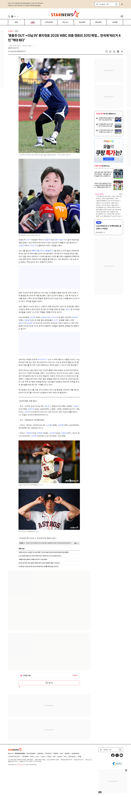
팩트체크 (67, 753)
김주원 (60, 425)
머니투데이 (25, 756)
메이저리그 (42, 359)
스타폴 (79, 756)
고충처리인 (40, 753)
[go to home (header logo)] (65, 14)
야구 (16, 31)
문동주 (47, 240)
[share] (114, 51)
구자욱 (51, 433)
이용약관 (55, 753)
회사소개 (10, 753)
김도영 (32, 317)
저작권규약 (48, 753)
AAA (65, 756)
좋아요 (51, 683)
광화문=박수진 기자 (13, 48)
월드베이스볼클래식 (45, 251)
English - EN (104, 4)
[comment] (110, 51)
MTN (32, 756)
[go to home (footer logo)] (15, 749)
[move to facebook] (113, 755)
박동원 (26, 320)
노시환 (48, 425)
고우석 (26, 412)
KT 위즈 (31, 245)
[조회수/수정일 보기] (17, 46)
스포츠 (10, 31)
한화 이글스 (58, 240)
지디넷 (49, 756)
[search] (9, 16)
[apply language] (116, 4)
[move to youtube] (121, 755)
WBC (33, 251)
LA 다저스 (52, 317)
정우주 (46, 406)
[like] (106, 51)
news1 (43, 756)
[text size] (122, 51)
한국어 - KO (107, 750)
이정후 (33, 436)
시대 (54, 756)
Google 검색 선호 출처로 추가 (17, 51)
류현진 (74, 317)
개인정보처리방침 (20, 753)
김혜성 (43, 317)
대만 (67, 309)
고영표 (21, 245)
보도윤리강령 (75, 753)
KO (15, 16)
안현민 (63, 433)
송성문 (29, 323)
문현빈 (39, 433)
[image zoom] (77, 150)
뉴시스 (37, 756)
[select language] (118, 51)
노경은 (75, 406)
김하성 (21, 323)
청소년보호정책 (31, 753)
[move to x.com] (117, 755)
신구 (55, 320)
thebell (59, 756)
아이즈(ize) (72, 756)
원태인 (30, 409)
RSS (61, 753)
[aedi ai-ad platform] (29, 59)
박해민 (29, 433)
